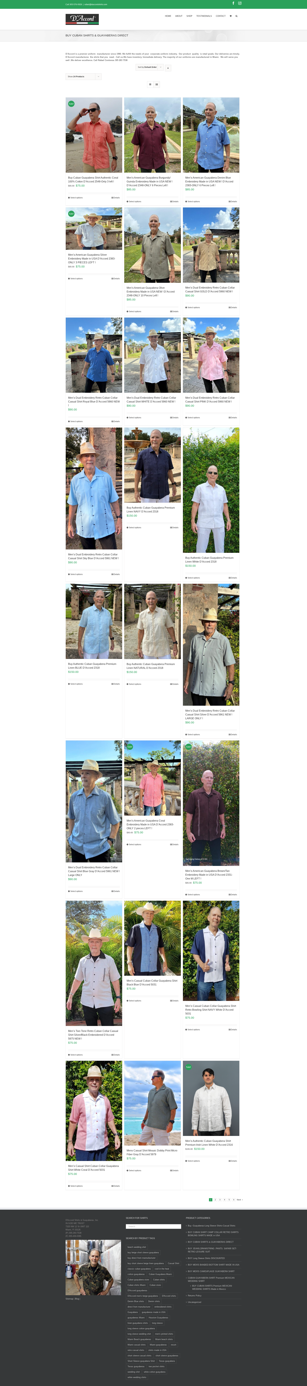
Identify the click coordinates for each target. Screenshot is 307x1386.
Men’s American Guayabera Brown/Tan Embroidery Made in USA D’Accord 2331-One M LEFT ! (208, 875)
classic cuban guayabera (139, 1269)
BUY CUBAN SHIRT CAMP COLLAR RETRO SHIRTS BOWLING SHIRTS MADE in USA (213, 1234)
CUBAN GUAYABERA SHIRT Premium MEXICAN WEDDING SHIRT (211, 1279)
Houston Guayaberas (158, 1317)
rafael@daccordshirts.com (95, 4)
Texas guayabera (167, 1361)
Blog (77, 1299)
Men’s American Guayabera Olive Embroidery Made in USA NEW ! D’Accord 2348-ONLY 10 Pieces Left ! (151, 291)
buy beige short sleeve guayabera (143, 1252)
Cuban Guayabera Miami (160, 1274)
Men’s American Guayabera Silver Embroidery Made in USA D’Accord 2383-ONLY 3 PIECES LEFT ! (91, 258)
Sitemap (69, 1299)
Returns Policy (194, 1295)
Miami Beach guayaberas (139, 1339)
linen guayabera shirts (138, 1323)
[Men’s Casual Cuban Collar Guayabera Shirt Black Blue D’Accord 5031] (152, 938)
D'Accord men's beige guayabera (143, 1296)
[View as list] (157, 84)
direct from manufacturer (139, 1307)
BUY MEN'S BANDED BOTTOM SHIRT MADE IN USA (213, 1265)
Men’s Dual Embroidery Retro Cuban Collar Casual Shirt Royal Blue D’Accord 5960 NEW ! (94, 401)
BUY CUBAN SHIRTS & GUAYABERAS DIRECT (211, 1242)
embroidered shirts (163, 1307)
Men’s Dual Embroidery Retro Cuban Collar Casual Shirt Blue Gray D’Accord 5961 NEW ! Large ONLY (94, 871)
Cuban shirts (159, 1279)
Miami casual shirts (137, 1345)
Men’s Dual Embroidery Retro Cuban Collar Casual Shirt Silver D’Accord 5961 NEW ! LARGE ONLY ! (210, 714)
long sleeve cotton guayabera (141, 1328)
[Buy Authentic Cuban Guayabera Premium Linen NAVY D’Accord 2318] (152, 465)
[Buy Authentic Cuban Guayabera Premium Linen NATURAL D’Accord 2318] (152, 621)
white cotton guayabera (154, 1372)
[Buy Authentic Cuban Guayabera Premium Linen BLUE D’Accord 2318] (94, 621)
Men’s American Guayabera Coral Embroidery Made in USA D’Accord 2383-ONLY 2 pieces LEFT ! (150, 824)
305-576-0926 (76, 4)
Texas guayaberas (136, 1366)
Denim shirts (154, 1301)
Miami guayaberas (158, 1345)
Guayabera (133, 1312)
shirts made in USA (157, 1350)
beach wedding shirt (137, 1247)
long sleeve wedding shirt (139, 1334)
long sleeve (157, 1323)
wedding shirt (134, 1372)
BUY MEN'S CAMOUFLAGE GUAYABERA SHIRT (211, 1271)
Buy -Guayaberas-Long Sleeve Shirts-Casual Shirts (211, 1225)
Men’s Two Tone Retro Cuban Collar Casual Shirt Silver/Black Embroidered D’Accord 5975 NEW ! (93, 1035)
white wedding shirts (137, 1377)
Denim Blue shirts (136, 1301)
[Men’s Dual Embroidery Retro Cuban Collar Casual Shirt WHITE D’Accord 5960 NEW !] (152, 355)
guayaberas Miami (136, 1317)
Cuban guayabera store (138, 1279)
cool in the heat (162, 1269)
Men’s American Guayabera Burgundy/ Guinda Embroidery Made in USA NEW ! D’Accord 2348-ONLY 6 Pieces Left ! (149, 181)
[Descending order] (168, 68)
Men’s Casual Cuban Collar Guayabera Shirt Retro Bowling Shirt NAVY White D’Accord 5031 (210, 1010)
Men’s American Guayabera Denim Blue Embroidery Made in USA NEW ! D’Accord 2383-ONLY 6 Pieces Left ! (209, 181)
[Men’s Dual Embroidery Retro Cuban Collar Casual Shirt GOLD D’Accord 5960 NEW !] (211, 245)
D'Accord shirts (169, 1296)
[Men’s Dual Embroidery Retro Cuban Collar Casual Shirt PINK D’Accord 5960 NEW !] (211, 355)
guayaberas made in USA (153, 1312)
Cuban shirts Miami (137, 1285)
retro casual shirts (136, 1350)
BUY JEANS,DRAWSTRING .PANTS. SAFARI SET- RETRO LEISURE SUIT (212, 1250)
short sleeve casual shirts (139, 1355)
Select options (76, 198)
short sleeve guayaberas (167, 1355)
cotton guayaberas (136, 1274)
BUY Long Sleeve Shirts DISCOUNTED (206, 1258)
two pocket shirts (157, 1366)
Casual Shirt (173, 1263)
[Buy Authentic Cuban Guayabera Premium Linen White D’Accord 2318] (211, 490)
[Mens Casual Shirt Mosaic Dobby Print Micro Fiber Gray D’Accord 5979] (152, 1103)
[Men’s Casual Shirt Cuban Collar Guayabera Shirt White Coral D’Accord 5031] (94, 1111)
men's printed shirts (164, 1334)
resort (173, 1345)
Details (117, 198)
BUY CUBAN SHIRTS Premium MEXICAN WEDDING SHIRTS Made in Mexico (212, 1287)
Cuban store (155, 1285)
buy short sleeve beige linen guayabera (146, 1263)
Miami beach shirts (164, 1339)
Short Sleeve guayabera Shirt (141, 1361)
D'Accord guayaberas (137, 1290)
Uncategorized (194, 1302)
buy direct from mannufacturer (141, 1258)
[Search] (236, 16)
